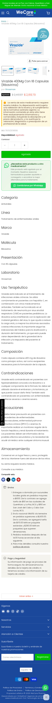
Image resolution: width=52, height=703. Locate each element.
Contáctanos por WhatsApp (30, 185)
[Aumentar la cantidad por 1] (24, 145)
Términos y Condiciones (35, 687)
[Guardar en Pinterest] (19, 480)
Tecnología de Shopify (37, 698)
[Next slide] (48, 71)
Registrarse (43, 657)
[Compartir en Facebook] (3, 480)
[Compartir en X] (8, 480)
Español (24, 670)
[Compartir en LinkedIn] (13, 480)
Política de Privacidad (12, 687)
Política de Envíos (14, 690)
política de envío (21, 546)
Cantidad (5, 139)
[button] (8, 70)
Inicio (3, 21)
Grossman (10, 89)
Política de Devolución (35, 690)
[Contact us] (45, 688)
